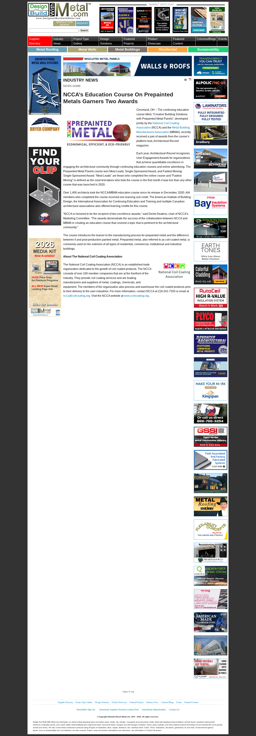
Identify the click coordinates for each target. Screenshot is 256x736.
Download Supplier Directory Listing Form (119, 709)
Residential (168, 49)
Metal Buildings (127, 49)
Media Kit (83, 23)
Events (222, 38)
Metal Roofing (47, 49)
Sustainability (208, 49)
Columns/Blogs (206, 38)
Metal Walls (87, 49)
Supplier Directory (34, 41)
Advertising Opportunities (154, 709)
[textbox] (54, 30)
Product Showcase (154, 41)
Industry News (58, 41)
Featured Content (178, 41)
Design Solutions (106, 41)
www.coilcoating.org (136, 295)
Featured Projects (129, 41)
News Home (72, 86)
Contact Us (174, 709)
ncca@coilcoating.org (76, 295)
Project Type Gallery (81, 41)
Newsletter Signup (64, 23)
